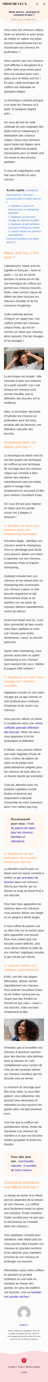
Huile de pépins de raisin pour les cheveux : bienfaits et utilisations (23, 832)
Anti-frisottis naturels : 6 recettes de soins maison (23, 1166)
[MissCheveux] (14, 4)
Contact (20, 1367)
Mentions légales (33, 1367)
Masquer (32, 190)
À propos (12, 1367)
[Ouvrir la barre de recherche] (37, 4)
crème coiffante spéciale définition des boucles (23, 728)
